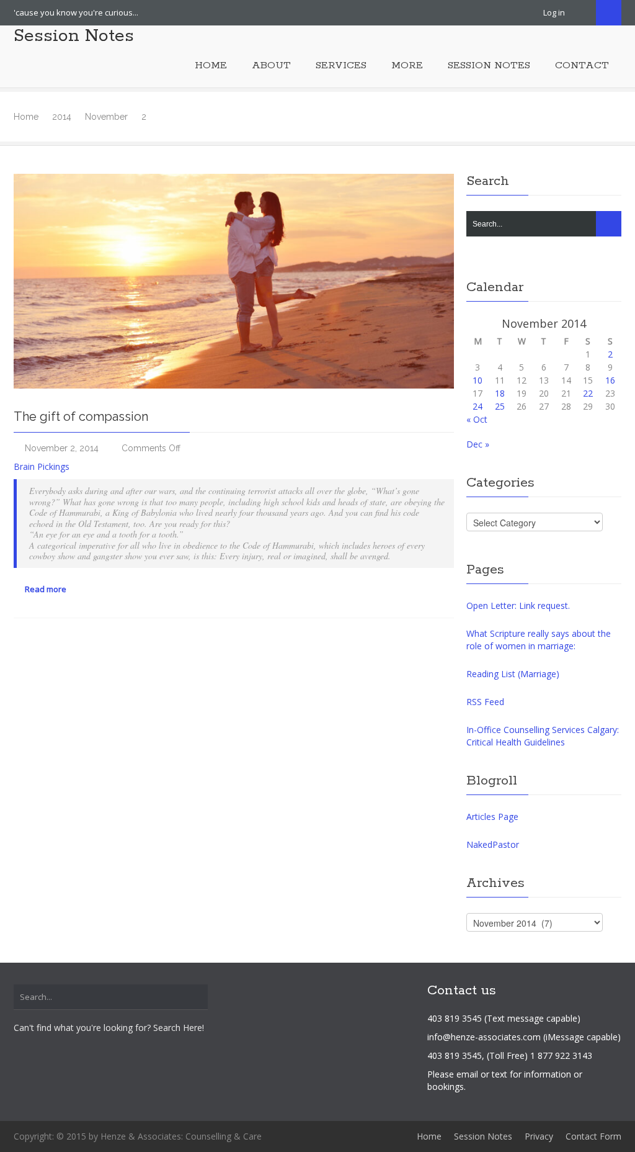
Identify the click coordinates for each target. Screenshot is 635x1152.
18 (500, 393)
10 (477, 380)
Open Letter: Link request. (518, 605)
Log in (554, 12)
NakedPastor (492, 844)
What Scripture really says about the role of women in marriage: (538, 640)
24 (477, 406)
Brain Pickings (41, 466)
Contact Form (593, 1136)
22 (588, 393)
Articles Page (492, 816)
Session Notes (74, 36)
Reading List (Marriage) (512, 674)
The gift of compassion (81, 416)
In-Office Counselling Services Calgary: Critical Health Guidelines (542, 736)
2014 (61, 117)
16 (610, 380)
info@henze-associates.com (484, 1037)
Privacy (539, 1136)
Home (26, 117)
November (106, 117)
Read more (44, 589)
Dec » (477, 444)
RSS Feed (485, 702)
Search (608, 12)
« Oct (476, 419)
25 (500, 406)
